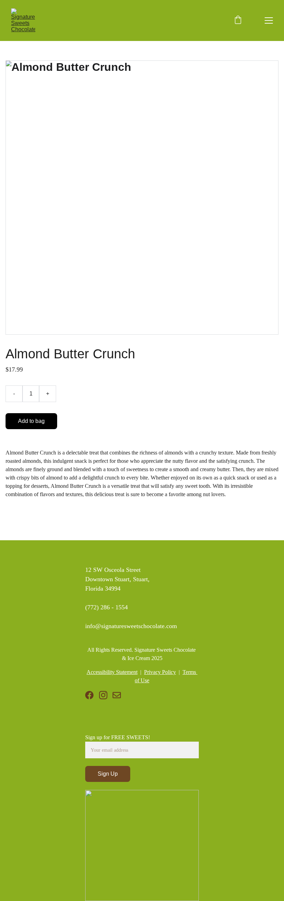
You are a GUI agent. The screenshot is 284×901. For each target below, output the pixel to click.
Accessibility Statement (112, 672)
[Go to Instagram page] (103, 695)
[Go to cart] (237, 20)
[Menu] (269, 20)
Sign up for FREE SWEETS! (117, 737)
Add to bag (31, 421)
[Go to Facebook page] (89, 695)
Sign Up (108, 774)
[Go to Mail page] (117, 695)
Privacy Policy (160, 672)
